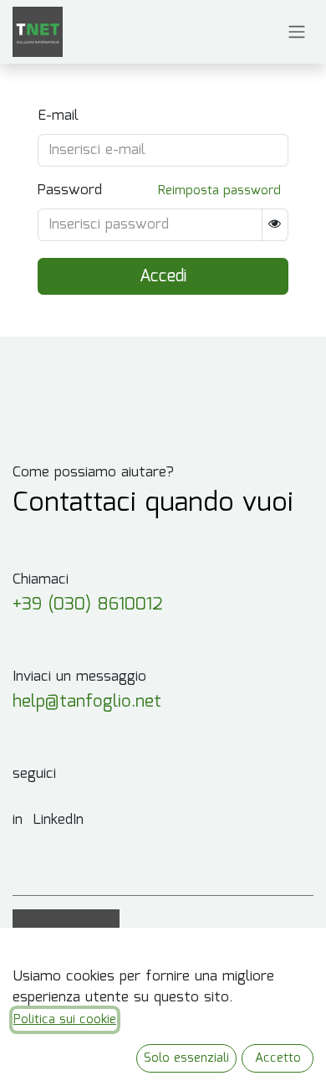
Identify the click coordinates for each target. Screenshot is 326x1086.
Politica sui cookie (64, 1020)
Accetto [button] (278, 1058)
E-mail (58, 116)
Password (70, 191)
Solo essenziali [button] (186, 1058)
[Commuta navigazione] (296, 32)
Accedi (163, 276)
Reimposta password (219, 191)
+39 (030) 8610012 (88, 605)
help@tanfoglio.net (87, 702)
